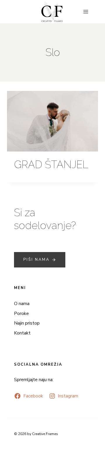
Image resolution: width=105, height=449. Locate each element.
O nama (21, 303)
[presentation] (52, 121)
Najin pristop (27, 323)
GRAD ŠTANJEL (51, 164)
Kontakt (22, 333)
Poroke (21, 313)
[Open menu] (85, 11)
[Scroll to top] (100, 321)
